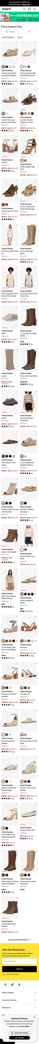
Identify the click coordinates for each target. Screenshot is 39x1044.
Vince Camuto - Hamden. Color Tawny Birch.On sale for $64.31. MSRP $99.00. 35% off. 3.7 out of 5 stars (28, 637)
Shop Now (26, 4)
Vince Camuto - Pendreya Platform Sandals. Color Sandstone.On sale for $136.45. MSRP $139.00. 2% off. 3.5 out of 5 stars (10, 684)
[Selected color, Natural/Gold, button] (22, 160)
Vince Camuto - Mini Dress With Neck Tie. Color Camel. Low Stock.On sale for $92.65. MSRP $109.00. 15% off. (10, 243)
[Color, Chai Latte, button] (25, 113)
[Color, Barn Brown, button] (29, 641)
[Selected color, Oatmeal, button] (22, 550)
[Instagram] (5, 984)
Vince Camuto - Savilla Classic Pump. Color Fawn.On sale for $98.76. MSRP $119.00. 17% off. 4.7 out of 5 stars (10, 200)
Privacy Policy (24, 1026)
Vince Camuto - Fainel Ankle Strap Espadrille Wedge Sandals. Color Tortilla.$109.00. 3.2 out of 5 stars (10, 637)
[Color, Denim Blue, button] (6, 734)
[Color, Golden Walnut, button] (29, 66)
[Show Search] (24, 9)
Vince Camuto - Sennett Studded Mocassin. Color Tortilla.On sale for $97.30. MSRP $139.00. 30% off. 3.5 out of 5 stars (28, 499)
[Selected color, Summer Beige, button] (22, 594)
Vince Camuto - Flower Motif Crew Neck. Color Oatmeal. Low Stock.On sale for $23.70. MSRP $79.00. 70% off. (28, 545)
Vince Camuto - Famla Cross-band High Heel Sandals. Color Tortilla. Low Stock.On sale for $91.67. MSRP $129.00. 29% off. (28, 200)
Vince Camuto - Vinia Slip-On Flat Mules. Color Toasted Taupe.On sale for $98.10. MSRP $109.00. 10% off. (10, 452)
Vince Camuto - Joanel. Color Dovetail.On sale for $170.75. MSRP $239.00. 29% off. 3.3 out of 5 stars (10, 368)
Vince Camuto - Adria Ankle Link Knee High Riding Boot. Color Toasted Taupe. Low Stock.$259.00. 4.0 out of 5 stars (10, 871)
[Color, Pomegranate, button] (25, 594)
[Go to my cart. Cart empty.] (29, 9)
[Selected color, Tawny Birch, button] (22, 641)
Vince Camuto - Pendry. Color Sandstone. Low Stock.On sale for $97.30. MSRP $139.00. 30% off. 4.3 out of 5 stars (10, 155)
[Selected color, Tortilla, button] (3, 66)
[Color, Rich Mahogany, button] (6, 875)
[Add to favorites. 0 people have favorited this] (17, 42)
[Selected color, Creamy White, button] (22, 687)
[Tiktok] (12, 984)
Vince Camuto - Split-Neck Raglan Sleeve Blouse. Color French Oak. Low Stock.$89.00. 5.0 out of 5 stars (10, 590)
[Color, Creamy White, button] (10, 66)
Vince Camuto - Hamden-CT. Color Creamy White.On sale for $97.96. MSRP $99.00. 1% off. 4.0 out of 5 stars (28, 684)
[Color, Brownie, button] (10, 456)
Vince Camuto (7, 37)
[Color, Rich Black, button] (25, 550)
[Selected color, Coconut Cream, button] (22, 66)
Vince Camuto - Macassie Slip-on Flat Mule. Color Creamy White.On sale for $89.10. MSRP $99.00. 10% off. (28, 731)
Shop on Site (21, 20)
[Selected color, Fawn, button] (3, 204)
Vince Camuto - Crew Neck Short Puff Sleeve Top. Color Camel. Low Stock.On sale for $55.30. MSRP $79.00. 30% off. (28, 284)
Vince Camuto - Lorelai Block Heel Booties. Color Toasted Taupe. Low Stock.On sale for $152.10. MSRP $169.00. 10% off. (10, 914)
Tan (19, 37)
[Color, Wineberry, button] (29, 875)
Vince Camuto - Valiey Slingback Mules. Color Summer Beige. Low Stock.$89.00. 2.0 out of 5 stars (28, 590)
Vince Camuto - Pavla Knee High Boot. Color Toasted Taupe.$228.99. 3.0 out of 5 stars (28, 368)
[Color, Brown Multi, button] (10, 503)
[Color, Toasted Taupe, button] (6, 204)
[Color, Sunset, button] (6, 641)
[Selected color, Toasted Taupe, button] (22, 113)
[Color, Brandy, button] (25, 781)
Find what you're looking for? (18, 939)
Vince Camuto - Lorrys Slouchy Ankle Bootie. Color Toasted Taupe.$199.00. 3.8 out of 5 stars (28, 325)
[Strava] (19, 984)
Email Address (10, 961)
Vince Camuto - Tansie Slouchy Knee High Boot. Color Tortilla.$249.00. (28, 871)
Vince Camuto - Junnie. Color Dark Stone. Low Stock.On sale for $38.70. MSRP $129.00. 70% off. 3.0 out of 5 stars (10, 409)
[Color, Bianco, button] (6, 113)
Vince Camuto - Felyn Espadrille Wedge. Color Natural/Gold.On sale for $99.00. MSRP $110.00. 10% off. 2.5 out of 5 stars (10, 731)
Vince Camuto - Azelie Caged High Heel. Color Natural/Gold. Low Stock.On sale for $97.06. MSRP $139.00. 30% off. (28, 155)
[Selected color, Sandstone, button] (3, 687)
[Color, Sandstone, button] (29, 687)
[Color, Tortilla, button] (25, 734)
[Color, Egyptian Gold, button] (13, 66)
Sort (29, 32)
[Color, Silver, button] (32, 641)
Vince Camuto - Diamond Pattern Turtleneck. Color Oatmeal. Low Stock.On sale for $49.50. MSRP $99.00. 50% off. (28, 409)
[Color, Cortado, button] (25, 160)
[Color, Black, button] (6, 66)
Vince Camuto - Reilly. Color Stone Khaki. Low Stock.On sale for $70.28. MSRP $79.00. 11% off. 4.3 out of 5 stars (10, 325)
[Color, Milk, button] (10, 687)
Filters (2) (12, 32)
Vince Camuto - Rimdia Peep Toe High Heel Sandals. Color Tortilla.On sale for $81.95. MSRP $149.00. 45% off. (10, 499)
